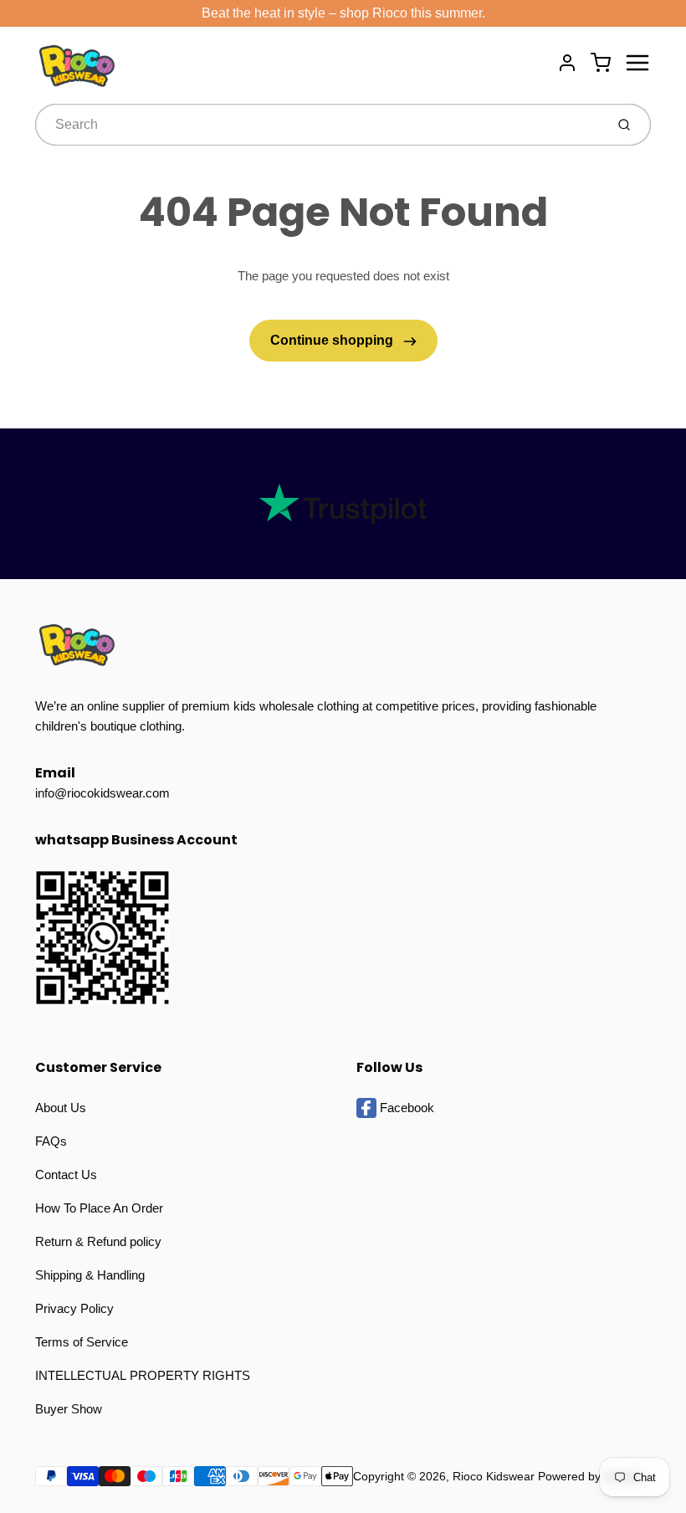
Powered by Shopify (590, 1476)
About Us (60, 1107)
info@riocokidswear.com (102, 793)
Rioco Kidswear (494, 1476)
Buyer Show (68, 1409)
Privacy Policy (74, 1308)
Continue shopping (333, 340)
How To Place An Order (99, 1208)
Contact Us (66, 1174)
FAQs (51, 1141)
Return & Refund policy (98, 1241)
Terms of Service (81, 1342)
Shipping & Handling (90, 1275)
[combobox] (318, 125)
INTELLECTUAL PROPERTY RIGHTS (142, 1375)
